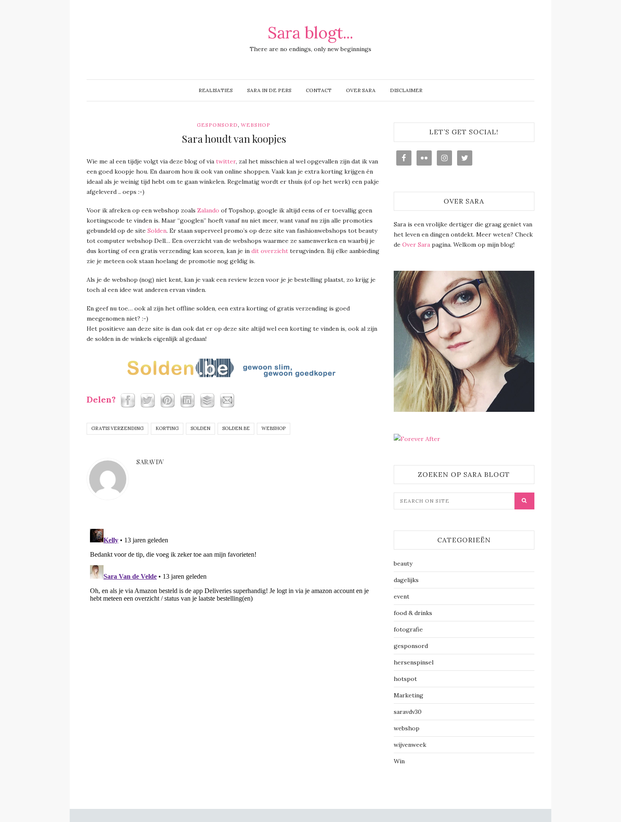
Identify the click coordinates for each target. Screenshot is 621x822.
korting (167, 428)
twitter (226, 161)
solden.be (236, 428)
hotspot (405, 679)
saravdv (150, 462)
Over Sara (361, 90)
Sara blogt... (310, 32)
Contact (319, 90)
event (401, 596)
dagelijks (406, 580)
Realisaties (216, 90)
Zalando (208, 210)
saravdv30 (408, 712)
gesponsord (217, 125)
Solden (156, 230)
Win (399, 761)
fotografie (408, 629)
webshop (255, 125)
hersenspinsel (413, 662)
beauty (403, 563)
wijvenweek (410, 745)
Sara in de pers (269, 90)
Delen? (102, 399)
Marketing (408, 695)
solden (200, 428)
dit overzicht (269, 251)
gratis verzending (117, 428)
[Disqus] (234, 631)
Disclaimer (406, 90)
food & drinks (413, 613)
